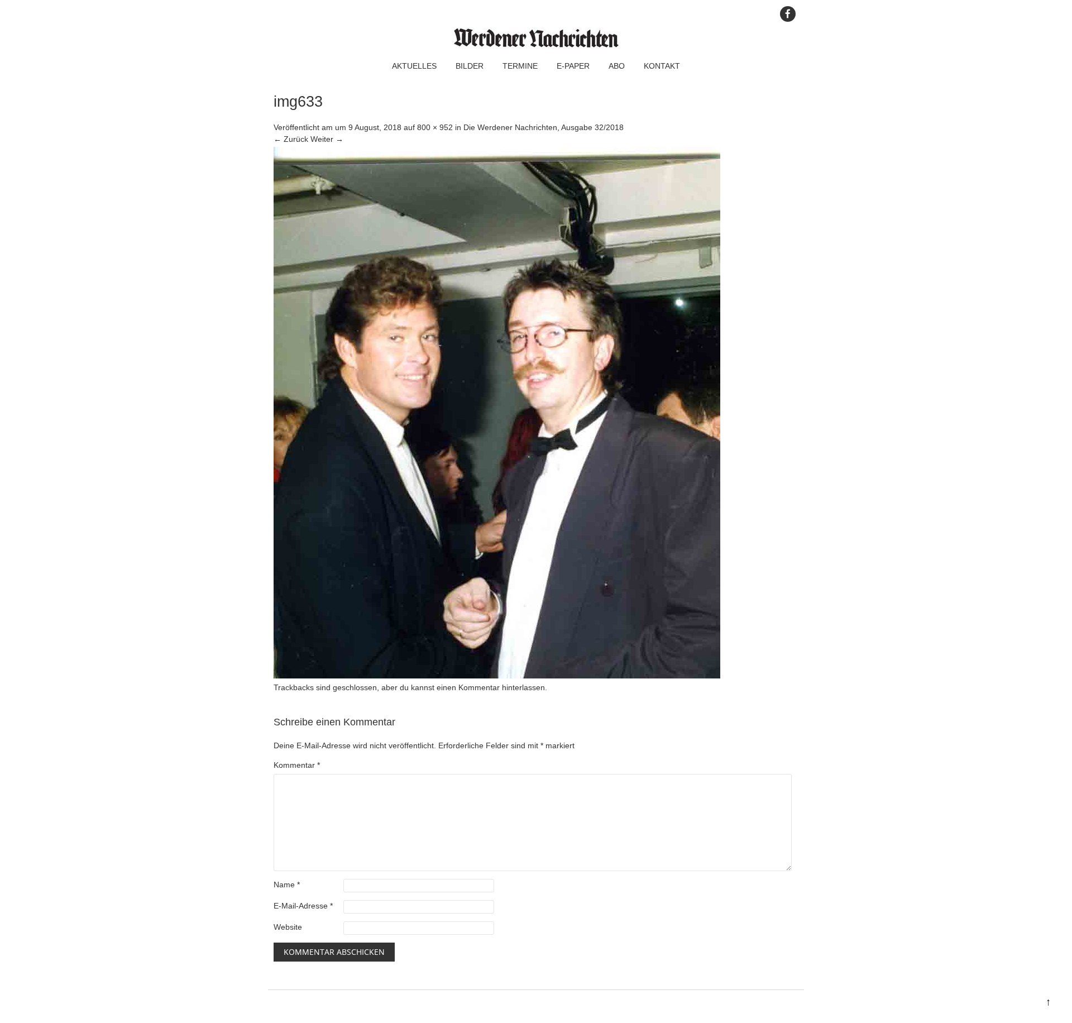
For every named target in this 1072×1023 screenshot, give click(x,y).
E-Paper (573, 65)
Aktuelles (414, 65)
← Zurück (291, 139)
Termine (520, 65)
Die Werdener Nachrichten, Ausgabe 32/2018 (543, 127)
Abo (617, 65)
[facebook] (787, 14)
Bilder (470, 65)
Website (288, 926)
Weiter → (326, 139)
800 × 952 (435, 127)
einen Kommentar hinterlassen (491, 687)
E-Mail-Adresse (303, 905)
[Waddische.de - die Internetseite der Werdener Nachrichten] (536, 44)
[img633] (497, 675)
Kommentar (297, 765)
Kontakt (662, 65)
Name (287, 884)
